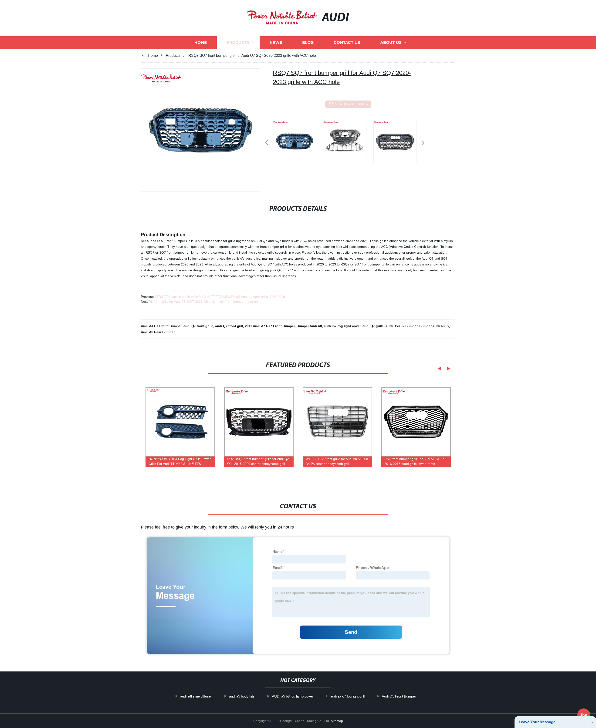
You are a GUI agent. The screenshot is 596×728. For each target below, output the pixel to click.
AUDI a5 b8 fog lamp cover (292, 696)
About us (391, 42)
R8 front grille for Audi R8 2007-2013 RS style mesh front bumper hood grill (204, 301)
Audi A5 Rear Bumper (157, 332)
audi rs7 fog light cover (342, 326)
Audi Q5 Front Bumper (399, 696)
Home (200, 42)
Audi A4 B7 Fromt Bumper (161, 326)
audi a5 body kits (242, 696)
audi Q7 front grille (198, 326)
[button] (266, 143)
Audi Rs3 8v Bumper (401, 326)
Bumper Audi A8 (309, 326)
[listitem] (298, 140)
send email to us (351, 104)
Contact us (347, 42)
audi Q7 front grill (229, 326)
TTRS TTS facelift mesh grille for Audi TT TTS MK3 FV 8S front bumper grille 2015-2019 (220, 297)
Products (238, 42)
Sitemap (337, 721)
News (276, 42)
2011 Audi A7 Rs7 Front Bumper (270, 326)
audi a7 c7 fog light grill (347, 696)
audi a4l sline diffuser (196, 696)
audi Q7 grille (373, 326)
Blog (308, 42)
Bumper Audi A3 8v (434, 326)
